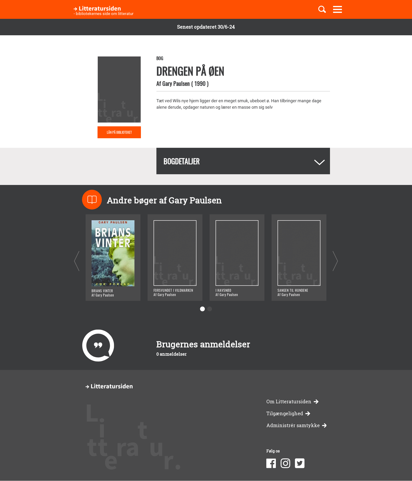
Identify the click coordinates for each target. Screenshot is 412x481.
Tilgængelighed (284, 413)
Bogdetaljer (182, 161)
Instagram (285, 463)
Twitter (299, 463)
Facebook (271, 463)
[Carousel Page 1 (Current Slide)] (202, 309)
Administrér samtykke (293, 425)
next (335, 261)
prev (77, 261)
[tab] (243, 161)
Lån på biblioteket (119, 132)
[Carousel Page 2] (209, 309)
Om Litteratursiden (288, 401)
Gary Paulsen (176, 83)
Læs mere (107, 291)
